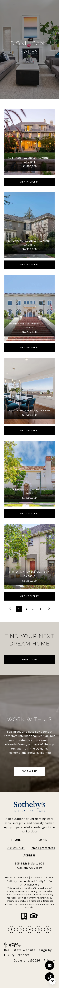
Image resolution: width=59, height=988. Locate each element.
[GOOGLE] (47, 929)
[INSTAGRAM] (20, 929)
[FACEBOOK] (11, 929)
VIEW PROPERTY (29, 181)
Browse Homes (29, 659)
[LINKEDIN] (29, 929)
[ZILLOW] (38, 929)
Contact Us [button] (29, 771)
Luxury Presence (17, 955)
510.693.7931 (16, 848)
